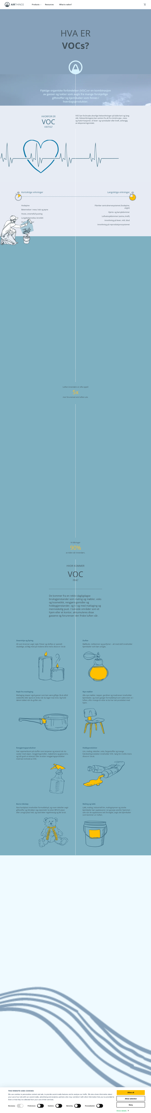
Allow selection (131, 1098)
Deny (131, 1104)
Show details (121, 1111)
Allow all (130, 1092)
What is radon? (65, 4)
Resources (49, 4)
